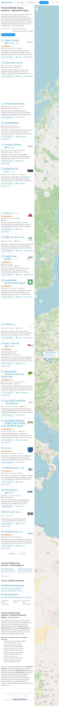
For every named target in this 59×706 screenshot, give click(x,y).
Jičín (13, 589)
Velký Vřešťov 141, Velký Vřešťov (10, 126)
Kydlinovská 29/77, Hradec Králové (11, 218)
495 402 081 (6, 366)
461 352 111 (29, 297)
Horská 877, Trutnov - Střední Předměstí (12, 66)
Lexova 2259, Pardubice (8, 328)
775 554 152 (6, 395)
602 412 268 (6, 186)
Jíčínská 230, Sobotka (7, 264)
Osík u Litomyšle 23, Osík (8, 48)
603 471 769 (29, 275)
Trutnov (20, 591)
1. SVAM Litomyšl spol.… (50, 352)
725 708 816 (6, 485)
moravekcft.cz (22, 183)
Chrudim (4, 597)
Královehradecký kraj (13, 585)
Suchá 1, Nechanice (7, 515)
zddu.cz (20, 297)
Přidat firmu (23, 693)
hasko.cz (20, 275)
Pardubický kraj (11, 594)
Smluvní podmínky (12, 693)
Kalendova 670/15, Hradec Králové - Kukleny (13, 150)
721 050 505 (6, 139)
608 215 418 (21, 462)
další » (24, 554)
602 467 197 (21, 506)
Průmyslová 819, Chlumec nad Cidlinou (12, 537)
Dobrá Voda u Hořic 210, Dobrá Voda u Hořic (13, 382)
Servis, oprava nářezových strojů (10, 571)
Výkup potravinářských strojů (9, 572)
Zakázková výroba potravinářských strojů (29, 572)
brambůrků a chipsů (11, 630)
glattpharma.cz (22, 363)
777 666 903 (6, 443)
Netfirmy (8, 3)
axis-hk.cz (20, 229)
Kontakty (8, 696)
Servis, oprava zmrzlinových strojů (28, 571)
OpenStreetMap (53, 5)
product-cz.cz (21, 546)
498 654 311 (6, 232)
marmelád (25, 679)
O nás (30, 693)
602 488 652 (29, 251)
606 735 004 (29, 57)
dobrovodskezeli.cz (23, 392)
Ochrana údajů (17, 696)
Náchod (18, 589)
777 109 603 (6, 548)
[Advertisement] (17, 90)
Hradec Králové (6, 589)
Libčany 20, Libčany (7, 241)
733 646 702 (21, 117)
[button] (50, 361)
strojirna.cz (21, 161)
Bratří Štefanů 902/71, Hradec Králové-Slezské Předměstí (9, 352)
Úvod (4, 693)
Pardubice (11, 597)
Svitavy (18, 597)
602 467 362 (6, 526)
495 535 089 (6, 163)
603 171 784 (29, 338)
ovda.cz (20, 338)
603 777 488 (21, 415)
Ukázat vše (4, 576)
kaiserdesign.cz (22, 136)
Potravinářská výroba (7, 569)
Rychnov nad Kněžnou (8, 591)
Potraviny (6, 28)
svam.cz (20, 57)
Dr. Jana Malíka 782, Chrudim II (10, 406)
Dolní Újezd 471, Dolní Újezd (9, 288)
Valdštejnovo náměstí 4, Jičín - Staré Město (13, 106)
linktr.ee (20, 76)
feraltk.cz (20, 251)
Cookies (26, 696)
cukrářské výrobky (12, 683)
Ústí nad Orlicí (26, 597)
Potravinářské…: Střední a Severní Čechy (5, 602)
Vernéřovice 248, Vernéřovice (9, 431)
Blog (30, 700)
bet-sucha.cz (21, 523)
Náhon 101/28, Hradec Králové (10, 174)
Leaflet (47, 5)
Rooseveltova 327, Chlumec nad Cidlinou (12, 473)
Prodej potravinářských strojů (26, 569)
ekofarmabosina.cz (23, 440)
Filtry (31, 31)
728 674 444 (29, 76)
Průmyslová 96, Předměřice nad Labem (12, 453)
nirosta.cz (20, 482)
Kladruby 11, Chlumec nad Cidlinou (11, 495)
